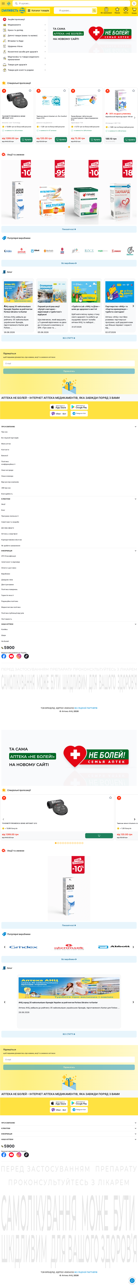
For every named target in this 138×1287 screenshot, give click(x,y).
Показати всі (68, 229)
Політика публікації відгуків (12, 613)
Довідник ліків (7, 580)
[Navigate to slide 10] (77, 843)
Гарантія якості (7, 595)
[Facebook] (3, 656)
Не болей (5, 641)
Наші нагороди (7, 470)
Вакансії (4, 456)
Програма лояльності (10, 516)
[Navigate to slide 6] (68, 843)
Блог (3, 510)
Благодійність (7, 494)
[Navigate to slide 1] (69, 147)
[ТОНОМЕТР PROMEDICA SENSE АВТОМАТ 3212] (17, 100)
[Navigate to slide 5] (65, 843)
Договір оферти (7, 528)
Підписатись (69, 371)
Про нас (4, 432)
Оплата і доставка (8, 568)
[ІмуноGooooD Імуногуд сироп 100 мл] (120, 100)
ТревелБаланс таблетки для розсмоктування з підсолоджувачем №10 (84, 118)
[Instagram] (18, 656)
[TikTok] (26, 656)
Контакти (5, 450)
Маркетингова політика (10, 607)
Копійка (4, 629)
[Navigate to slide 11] (80, 843)
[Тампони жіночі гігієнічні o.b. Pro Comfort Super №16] (51, 100)
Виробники (5, 574)
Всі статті (68, 338)
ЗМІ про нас (6, 488)
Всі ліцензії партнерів (9, 438)
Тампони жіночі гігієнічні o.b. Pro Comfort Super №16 (52, 117)
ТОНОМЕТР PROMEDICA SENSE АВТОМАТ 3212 (13, 117)
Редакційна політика (9, 601)
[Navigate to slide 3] (60, 843)
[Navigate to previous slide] (3, 118)
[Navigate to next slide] (135, 118)
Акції (3, 504)
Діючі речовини (7, 585)
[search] (94, 10)
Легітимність (6, 619)
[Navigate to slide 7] (70, 843)
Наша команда (7, 476)
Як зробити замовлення (10, 546)
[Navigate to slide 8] (73, 843)
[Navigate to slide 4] (63, 843)
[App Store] (59, 407)
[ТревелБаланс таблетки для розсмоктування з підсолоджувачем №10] (86, 100)
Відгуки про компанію (10, 482)
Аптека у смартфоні (9, 534)
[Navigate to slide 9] (75, 843)
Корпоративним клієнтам (11, 540)
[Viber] (59, 413)
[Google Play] (79, 407)
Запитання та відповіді (10, 562)
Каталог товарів (40, 10)
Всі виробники (68, 263)
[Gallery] (69, 192)
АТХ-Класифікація (8, 556)
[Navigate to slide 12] (82, 843)
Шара (3, 635)
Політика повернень (9, 589)
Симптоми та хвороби (10, 522)
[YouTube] (11, 656)
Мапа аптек (6, 444)
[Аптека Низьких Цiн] (13, 10)
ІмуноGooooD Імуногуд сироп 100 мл (119, 117)
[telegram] (79, 413)
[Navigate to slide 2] (58, 843)
